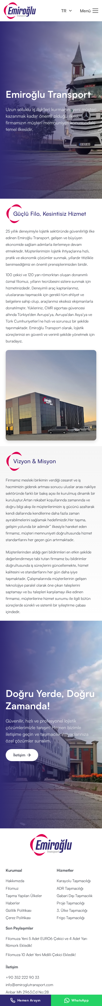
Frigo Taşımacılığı (70, 917)
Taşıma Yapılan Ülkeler (24, 895)
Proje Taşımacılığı (70, 903)
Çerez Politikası (18, 917)
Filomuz (12, 888)
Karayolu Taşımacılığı (74, 880)
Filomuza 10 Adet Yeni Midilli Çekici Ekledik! (41, 954)
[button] (66, 10)
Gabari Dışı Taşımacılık (75, 895)
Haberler (13, 903)
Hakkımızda (15, 880)
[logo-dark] (20, 10)
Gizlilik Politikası (18, 910)
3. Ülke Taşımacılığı (72, 910)
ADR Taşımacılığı (70, 888)
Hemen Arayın (29, 1000)
